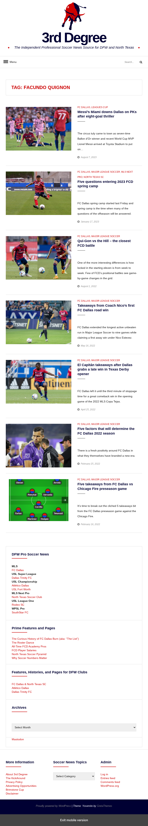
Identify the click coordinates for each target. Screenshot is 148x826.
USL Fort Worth (21, 589)
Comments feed (110, 782)
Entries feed (108, 778)
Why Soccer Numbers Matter (29, 657)
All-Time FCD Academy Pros (29, 646)
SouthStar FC (20, 612)
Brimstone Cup (15, 789)
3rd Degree (74, 37)
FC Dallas (83, 107)
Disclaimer (12, 793)
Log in (104, 774)
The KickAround (15, 778)
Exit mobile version (74, 820)
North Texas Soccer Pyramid (29, 654)
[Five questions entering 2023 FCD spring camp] (38, 193)
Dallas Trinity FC (22, 577)
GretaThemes (104, 805)
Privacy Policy (14, 782)
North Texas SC (94, 177)
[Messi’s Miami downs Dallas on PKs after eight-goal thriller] (38, 128)
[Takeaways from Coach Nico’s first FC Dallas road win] (38, 322)
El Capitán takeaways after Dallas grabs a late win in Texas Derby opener (104, 369)
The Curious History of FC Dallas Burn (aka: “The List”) (45, 638)
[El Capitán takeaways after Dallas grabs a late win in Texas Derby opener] (38, 381)
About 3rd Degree (17, 774)
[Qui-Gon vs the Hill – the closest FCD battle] (38, 257)
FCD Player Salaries (24, 650)
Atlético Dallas (20, 585)
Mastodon (18, 739)
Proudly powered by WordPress (54, 805)
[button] (80, 124)
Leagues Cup (99, 107)
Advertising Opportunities (21, 785)
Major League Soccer (105, 172)
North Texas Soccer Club (27, 597)
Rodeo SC (18, 604)
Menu (11, 61)
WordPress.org (110, 785)
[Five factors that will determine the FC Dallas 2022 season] (38, 445)
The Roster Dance (23, 642)
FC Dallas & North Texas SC (29, 684)
